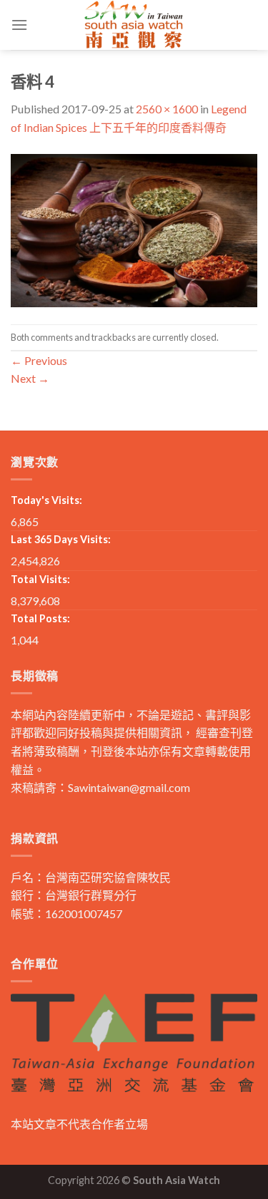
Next (30, 378)
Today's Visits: (46, 500)
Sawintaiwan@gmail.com (129, 787)
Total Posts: (40, 618)
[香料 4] (134, 228)
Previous (39, 360)
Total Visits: (40, 579)
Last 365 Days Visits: (61, 539)
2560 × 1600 (167, 108)
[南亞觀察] (134, 25)
